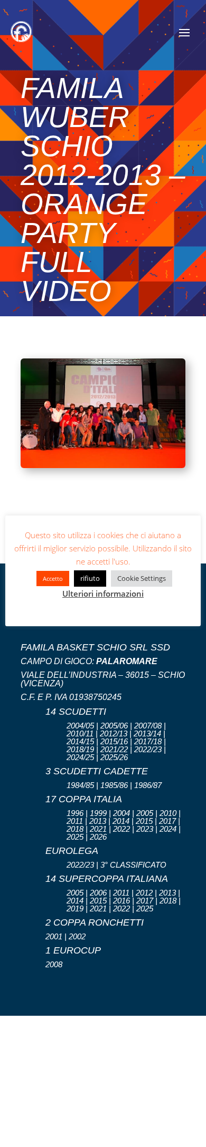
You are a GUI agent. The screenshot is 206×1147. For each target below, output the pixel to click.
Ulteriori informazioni (103, 593)
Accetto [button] (53, 578)
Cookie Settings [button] (141, 578)
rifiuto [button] (90, 578)
